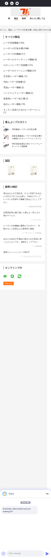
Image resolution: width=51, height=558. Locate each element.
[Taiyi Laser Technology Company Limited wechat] (21, 276)
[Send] (47, 554)
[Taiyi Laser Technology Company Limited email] (6, 276)
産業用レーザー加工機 (14, 98)
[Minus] (47, 493)
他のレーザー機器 (12, 104)
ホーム (3, 30)
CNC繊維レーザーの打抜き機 (24, 129)
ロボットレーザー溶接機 (15, 65)
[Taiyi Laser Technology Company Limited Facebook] (6, 3)
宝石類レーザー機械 (13, 76)
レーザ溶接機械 (11, 43)
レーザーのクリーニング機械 (17, 70)
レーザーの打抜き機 (22, 30)
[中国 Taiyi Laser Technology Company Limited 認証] (11, 170)
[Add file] (3, 554)
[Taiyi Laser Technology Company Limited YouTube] (17, 3)
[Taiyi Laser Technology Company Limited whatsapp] (14, 276)
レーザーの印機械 (12, 54)
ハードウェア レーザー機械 (16, 93)
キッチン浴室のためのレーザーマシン (21, 109)
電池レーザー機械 (12, 87)
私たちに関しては (37, 18)
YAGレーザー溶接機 (12, 82)
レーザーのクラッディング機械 (18, 59)
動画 (24, 18)
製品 (16, 18)
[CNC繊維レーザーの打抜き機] (6, 129)
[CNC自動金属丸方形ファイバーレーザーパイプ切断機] (6, 145)
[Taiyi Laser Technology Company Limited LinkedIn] (11, 3)
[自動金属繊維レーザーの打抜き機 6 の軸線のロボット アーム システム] (6, 137)
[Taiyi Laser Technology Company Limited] (26, 12)
